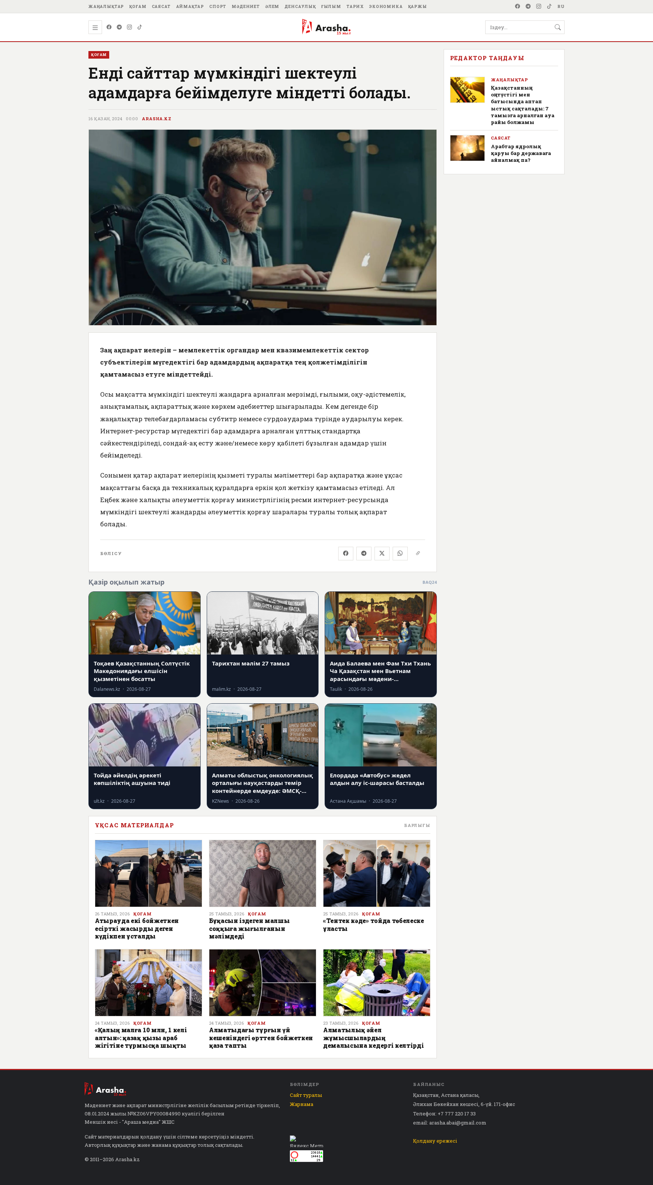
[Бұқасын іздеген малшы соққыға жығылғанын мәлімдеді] (262, 873)
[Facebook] (517, 6)
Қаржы (417, 6)
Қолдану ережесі (435, 1140)
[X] (382, 553)
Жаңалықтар (106, 6)
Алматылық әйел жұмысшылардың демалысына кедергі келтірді (373, 1037)
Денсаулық (300, 6)
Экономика (386, 6)
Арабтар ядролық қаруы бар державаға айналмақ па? (521, 153)
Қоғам (137, 6)
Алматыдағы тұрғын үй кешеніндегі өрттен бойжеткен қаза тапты (261, 1037)
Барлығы (417, 825)
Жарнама (301, 1104)
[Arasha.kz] (326, 27)
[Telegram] (528, 6)
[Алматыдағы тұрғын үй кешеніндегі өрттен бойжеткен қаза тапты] (262, 982)
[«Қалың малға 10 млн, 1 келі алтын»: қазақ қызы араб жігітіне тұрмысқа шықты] (148, 982)
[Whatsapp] (400, 553)
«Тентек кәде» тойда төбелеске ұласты (373, 924)
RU (561, 6)
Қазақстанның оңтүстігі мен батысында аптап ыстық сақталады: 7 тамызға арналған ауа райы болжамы (522, 105)
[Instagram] (539, 6)
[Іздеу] (558, 27)
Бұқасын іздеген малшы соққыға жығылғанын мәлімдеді (249, 928)
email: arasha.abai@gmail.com (449, 1122)
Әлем (272, 6)
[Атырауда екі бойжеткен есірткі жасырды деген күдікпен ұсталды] (148, 873)
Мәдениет (246, 6)
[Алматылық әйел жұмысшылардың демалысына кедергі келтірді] (376, 982)
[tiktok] (549, 6)
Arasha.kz (156, 118)
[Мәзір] (95, 27)
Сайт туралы (306, 1095)
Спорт (217, 6)
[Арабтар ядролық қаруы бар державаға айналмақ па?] (467, 148)
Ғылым (331, 6)
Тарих (355, 6)
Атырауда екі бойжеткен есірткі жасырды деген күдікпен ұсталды (137, 928)
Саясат (161, 6)
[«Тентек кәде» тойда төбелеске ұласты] (376, 873)
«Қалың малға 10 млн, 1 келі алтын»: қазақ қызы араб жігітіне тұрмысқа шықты (141, 1037)
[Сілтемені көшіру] (418, 553)
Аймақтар (190, 6)
